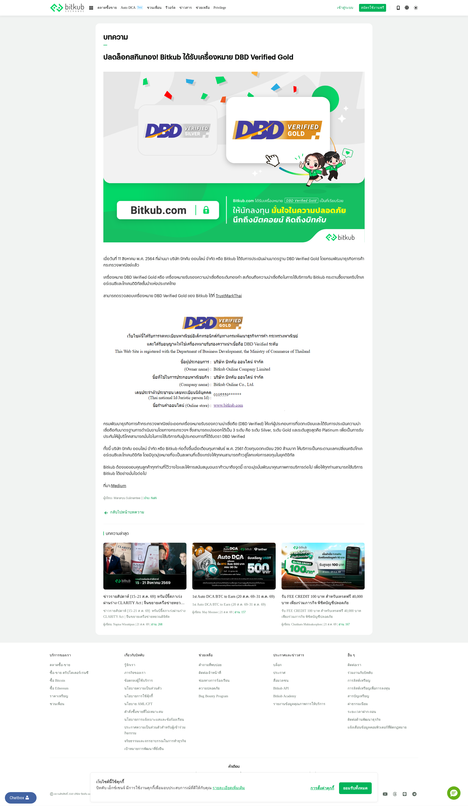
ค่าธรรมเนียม (358, 704)
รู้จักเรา (129, 665)
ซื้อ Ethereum (59, 688)
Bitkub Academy (284, 696)
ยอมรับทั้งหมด (355, 788)
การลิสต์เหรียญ (359, 680)
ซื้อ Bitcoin (57, 680)
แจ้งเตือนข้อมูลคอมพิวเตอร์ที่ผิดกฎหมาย (377, 727)
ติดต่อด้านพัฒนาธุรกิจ (364, 719)
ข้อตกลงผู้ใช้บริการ (138, 680)
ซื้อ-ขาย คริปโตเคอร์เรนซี (69, 673)
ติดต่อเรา (354, 665)
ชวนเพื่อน (57, 704)
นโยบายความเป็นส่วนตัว (143, 688)
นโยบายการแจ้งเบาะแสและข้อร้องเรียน (154, 719)
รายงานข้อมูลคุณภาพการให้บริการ (299, 704)
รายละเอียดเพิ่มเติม (229, 788)
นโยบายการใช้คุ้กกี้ (138, 696)
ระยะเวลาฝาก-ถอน (362, 712)
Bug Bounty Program (213, 696)
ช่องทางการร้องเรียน (214, 680)
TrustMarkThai (229, 295)
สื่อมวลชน (281, 680)
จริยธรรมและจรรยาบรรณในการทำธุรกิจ (155, 741)
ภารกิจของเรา (135, 673)
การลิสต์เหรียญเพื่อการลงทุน (369, 688)
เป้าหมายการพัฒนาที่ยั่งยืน (144, 749)
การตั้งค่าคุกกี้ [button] (322, 788)
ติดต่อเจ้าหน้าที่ (210, 673)
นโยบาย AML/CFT (138, 704)
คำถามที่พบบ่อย (210, 665)
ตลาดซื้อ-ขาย (60, 665)
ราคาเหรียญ (59, 696)
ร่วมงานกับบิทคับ (360, 673)
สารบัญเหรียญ (358, 696)
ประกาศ (279, 673)
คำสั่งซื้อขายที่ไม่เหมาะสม (143, 712)
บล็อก (277, 665)
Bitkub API (281, 688)
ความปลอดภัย (209, 688)
